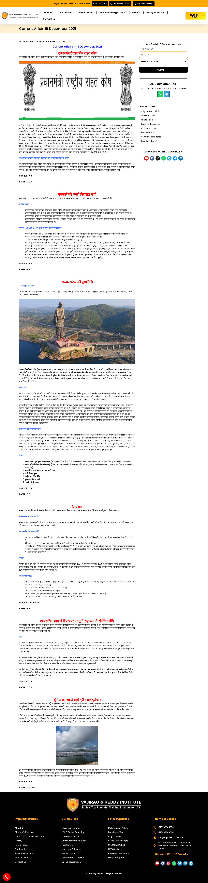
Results (136, 12)
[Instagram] (158, 158)
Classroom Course (71, 828)
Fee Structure (69, 853)
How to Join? (21, 857)
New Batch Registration (113, 12)
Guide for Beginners (150, 124)
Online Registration (71, 862)
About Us (48, 12)
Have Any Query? (149, 141)
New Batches (86, 12)
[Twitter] (175, 158)
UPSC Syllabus (147, 132)
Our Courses (66, 12)
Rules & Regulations (25, 853)
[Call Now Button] (7, 877)
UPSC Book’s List (148, 128)
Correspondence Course (74, 840)
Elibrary (18, 840)
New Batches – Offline (73, 857)
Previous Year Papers (151, 136)
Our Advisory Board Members (29, 836)
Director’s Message (24, 832)
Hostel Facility (22, 845)
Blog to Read (147, 119)
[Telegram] (167, 94)
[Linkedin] (180, 158)
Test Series (67, 845)
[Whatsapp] (160, 94)
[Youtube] (146, 158)
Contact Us (49, 19)
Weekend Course (70, 836)
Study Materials (155, 12)
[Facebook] (152, 158)
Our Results (21, 849)
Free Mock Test (148, 115)
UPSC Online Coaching (73, 832)
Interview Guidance (71, 849)
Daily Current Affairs (150, 111)
